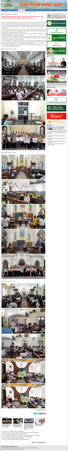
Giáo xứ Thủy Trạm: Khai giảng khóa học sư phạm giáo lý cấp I (14, 436)
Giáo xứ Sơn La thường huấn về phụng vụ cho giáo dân (13, 439)
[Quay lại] (33, 442)
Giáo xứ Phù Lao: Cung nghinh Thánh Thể (10, 431)
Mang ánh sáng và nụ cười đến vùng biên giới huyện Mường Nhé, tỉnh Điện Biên (18, 432)
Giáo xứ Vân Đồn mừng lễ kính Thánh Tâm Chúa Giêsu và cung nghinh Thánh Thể (18, 435)
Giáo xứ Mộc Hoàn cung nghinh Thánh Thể (10, 438)
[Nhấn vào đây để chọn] (41, 442)
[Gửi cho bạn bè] (39, 413)
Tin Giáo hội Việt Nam (20, 11)
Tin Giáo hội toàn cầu (28, 11)
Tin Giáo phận (12, 11)
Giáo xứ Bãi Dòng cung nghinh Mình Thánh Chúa (11, 434)
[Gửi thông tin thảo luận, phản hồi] (43, 413)
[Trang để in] (41, 414)
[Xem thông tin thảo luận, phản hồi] (45, 413)
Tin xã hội (34, 11)
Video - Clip (50, 69)
